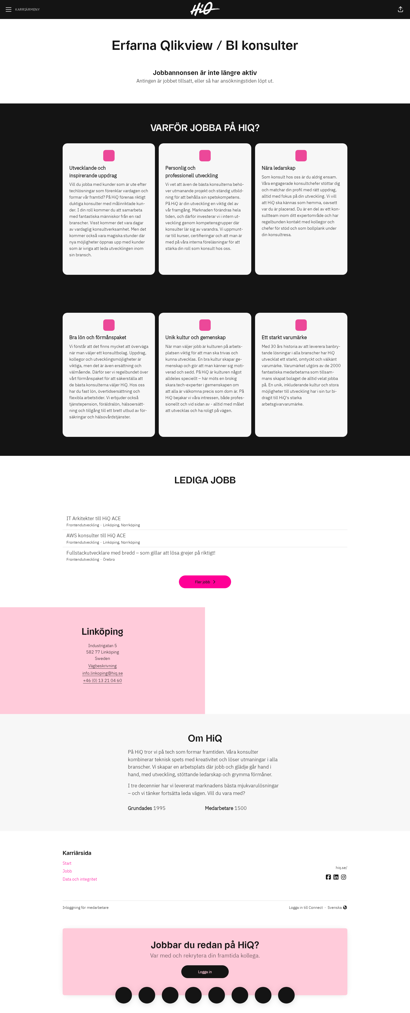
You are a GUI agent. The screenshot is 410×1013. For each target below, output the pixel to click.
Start (67, 863)
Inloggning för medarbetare (86, 907)
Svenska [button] (335, 907)
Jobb (67, 871)
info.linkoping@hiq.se (102, 673)
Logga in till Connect (306, 907)
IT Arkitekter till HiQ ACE (93, 518)
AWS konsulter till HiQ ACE (96, 535)
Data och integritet (80, 879)
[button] (400, 9)
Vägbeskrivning (102, 665)
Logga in (205, 971)
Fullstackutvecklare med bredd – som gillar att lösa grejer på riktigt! (140, 552)
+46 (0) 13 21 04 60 (102, 680)
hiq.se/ (341, 867)
